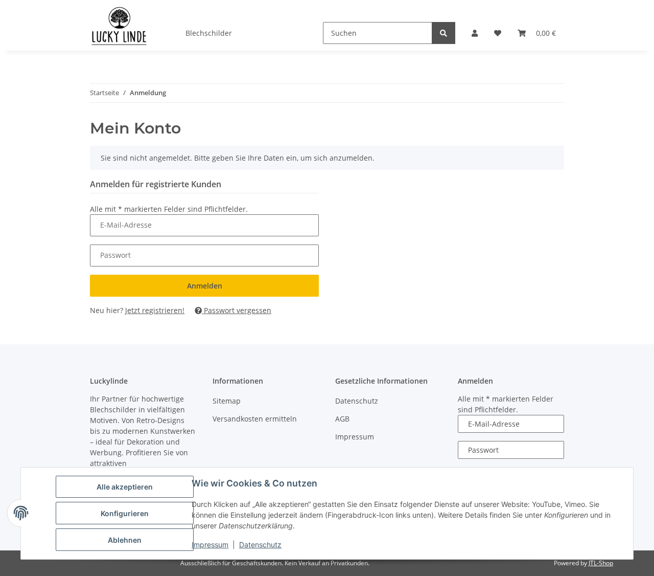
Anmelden (204, 286)
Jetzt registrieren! (154, 310)
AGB (342, 419)
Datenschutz (260, 544)
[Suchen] (443, 33)
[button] (474, 33)
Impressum (210, 544)
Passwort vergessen (236, 310)
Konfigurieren (125, 513)
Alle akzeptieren (125, 486)
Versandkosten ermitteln (255, 419)
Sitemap (227, 401)
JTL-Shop (601, 563)
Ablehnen (125, 540)
